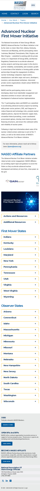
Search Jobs (8, 425)
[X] (3, 481)
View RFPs (7, 443)
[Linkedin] (6, 481)
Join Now (6, 461)
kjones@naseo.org (14, 147)
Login (25, 14)
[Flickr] (10, 481)
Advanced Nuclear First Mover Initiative (20, 23)
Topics (22, 20)
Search (34, 14)
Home (4, 14)
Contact (15, 14)
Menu (33, 5)
